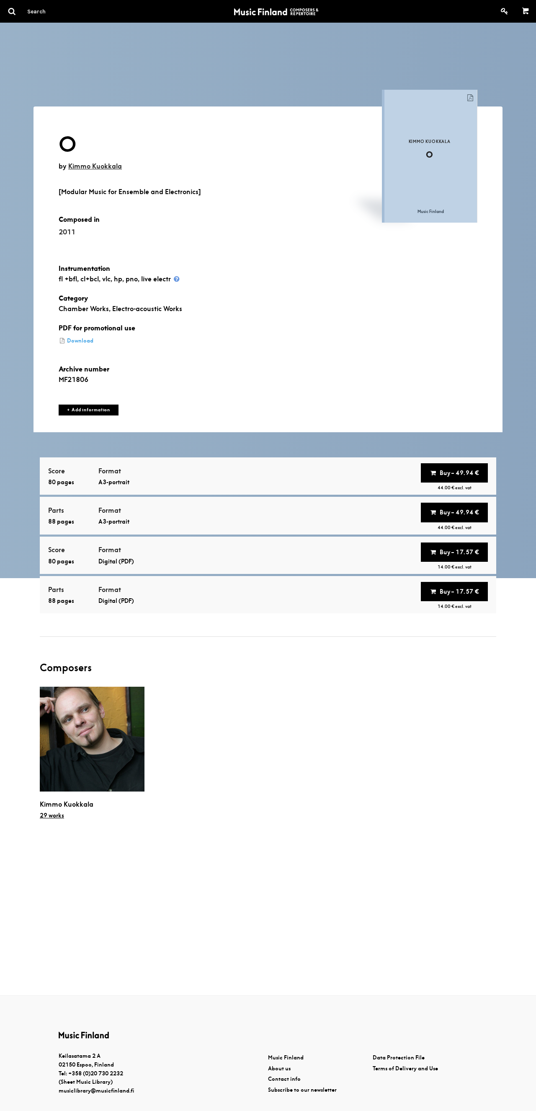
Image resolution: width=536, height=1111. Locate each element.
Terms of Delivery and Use (405, 1068)
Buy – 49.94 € (459, 473)
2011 (67, 232)
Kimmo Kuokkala (95, 166)
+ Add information (88, 410)
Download (79, 340)
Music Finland (286, 1057)
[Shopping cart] (525, 11)
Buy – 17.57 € (459, 552)
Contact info (284, 1078)
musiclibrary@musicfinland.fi (96, 1090)
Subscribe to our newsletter (302, 1089)
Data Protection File (399, 1057)
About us (279, 1068)
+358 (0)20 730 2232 (95, 1073)
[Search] (51, 11)
